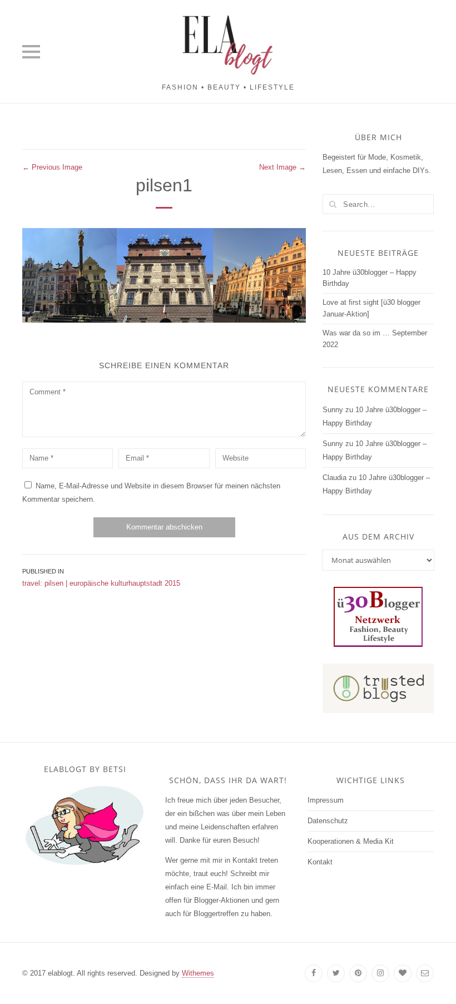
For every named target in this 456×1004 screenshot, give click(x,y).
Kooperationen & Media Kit (351, 841)
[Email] (425, 973)
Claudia (334, 477)
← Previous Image (52, 167)
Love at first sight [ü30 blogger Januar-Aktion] (371, 308)
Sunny (333, 409)
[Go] (333, 204)
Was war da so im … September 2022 (375, 339)
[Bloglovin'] (403, 973)
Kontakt (320, 862)
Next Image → (282, 167)
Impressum (326, 800)
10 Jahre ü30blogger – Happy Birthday (370, 278)
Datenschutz (328, 821)
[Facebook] (314, 973)
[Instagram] (380, 973)
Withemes (198, 973)
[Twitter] (336, 973)
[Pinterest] (358, 973)
